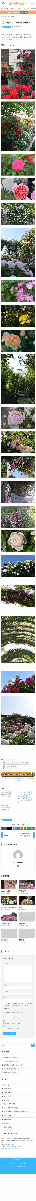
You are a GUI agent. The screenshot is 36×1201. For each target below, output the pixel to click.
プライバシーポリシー (14, 1163)
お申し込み (24, 12)
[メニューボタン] (32, 3)
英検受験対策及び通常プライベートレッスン (15, 1069)
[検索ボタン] (3, 3)
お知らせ (6, 1085)
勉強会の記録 (8, 1127)
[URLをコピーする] (32, 828)
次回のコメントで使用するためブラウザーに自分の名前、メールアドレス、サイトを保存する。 (19, 1004)
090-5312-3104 (10, 1144)
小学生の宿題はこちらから (10, 1057)
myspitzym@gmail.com (14, 1146)
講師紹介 (20, 778)
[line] (19, 1160)
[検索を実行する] (33, 1045)
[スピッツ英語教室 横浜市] (18, 3)
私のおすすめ (8, 1115)
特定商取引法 (24, 1163)
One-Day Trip (7, 26)
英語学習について (9, 1100)
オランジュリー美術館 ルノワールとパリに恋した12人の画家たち (25, 794)
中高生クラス (8, 1092)
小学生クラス (8, 1088)
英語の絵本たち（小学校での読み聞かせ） (16, 1111)
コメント (6, 963)
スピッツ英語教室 (18, 862)
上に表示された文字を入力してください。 (14, 1012)
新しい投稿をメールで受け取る (11, 1028)
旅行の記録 (7, 1123)
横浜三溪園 (4, 805)
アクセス (27, 778)
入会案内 (5, 778)
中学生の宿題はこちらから (10, 1061)
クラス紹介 (12, 778)
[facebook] (14, 1160)
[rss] (21, 1160)
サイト (5, 997)
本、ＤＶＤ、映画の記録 (11, 1108)
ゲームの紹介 (8, 1096)
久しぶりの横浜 (6, 792)
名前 (5, 985)
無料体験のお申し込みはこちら (10, 1148)
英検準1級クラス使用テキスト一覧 (12, 1065)
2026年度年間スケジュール (10, 1072)
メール (5, 991)
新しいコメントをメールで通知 (11, 1023)
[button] (4, 828)
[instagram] (18, 866)
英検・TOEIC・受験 (10, 1104)
